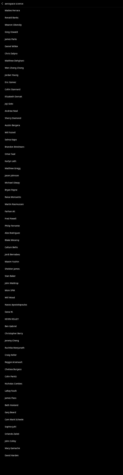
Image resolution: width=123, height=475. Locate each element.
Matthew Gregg (13, 168)
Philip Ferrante (12, 225)
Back (2, 3)
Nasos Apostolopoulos (16, 304)
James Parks (11, 39)
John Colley (10, 441)
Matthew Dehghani (14, 60)
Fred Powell (10, 218)
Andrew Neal (11, 110)
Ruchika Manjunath (14, 347)
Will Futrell (10, 132)
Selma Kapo (11, 139)
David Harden (12, 455)
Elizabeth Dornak (13, 96)
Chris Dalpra (11, 53)
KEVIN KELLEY (12, 319)
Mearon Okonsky (13, 24)
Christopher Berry (14, 333)
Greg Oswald (11, 32)
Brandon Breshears (14, 146)
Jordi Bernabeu (12, 254)
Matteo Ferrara (12, 10)
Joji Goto (9, 103)
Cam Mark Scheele (14, 419)
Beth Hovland (11, 405)
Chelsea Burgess (13, 369)
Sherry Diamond (13, 118)
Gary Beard (10, 412)
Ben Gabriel (11, 326)
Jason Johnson (12, 175)
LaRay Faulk (10, 390)
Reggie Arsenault (13, 362)
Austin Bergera (12, 125)
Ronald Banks (11, 17)
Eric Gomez (10, 82)
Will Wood (10, 297)
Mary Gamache (12, 448)
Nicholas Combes (13, 383)
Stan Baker (10, 276)
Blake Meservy (12, 240)
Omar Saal (10, 154)
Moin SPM (10, 290)
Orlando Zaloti (12, 433)
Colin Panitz (11, 376)
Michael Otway (12, 182)
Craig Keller (11, 354)
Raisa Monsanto (13, 197)
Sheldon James (12, 268)
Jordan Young (11, 75)
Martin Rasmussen (14, 204)
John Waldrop (11, 283)
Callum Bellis (11, 247)
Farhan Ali (10, 211)
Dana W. (9, 311)
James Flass (10, 398)
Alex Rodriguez (12, 232)
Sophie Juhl (10, 426)
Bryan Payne (11, 189)
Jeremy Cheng (12, 340)
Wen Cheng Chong (14, 67)
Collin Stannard (12, 89)
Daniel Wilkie (11, 46)
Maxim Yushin (12, 261)
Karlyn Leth (10, 161)
